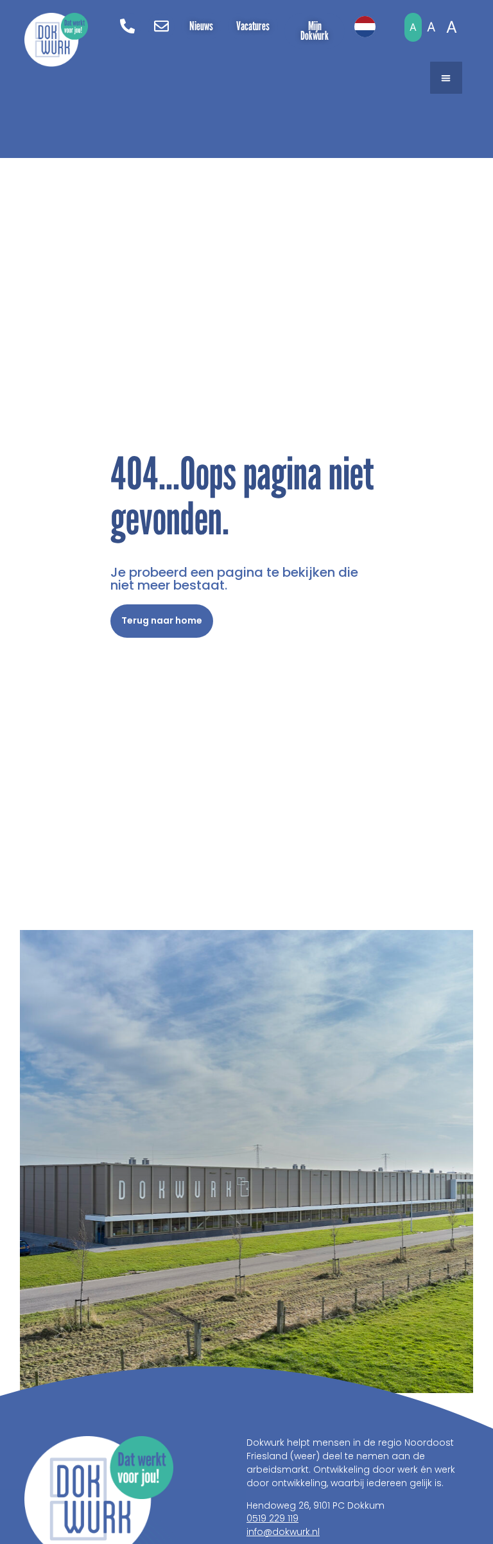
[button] (446, 78)
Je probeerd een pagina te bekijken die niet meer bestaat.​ (234, 579)
